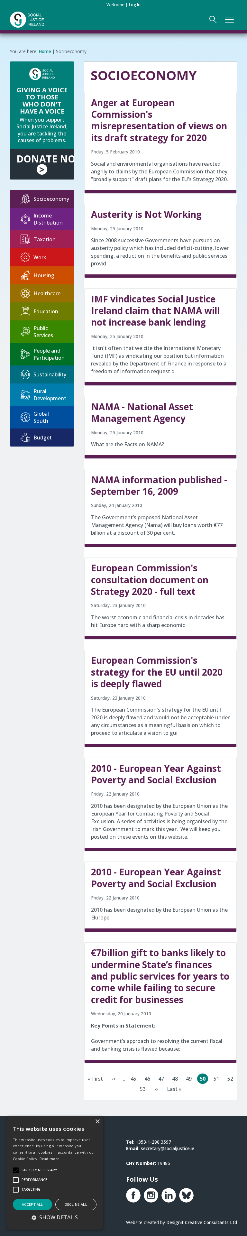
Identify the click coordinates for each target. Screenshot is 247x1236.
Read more (49, 1158)
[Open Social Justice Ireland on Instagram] (151, 1195)
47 (162, 1079)
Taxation (44, 239)
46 (148, 1079)
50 (204, 1079)
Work (39, 257)
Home (45, 51)
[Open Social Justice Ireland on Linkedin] (168, 1195)
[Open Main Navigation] (229, 19)
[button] (54, 1217)
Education (45, 311)
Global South (41, 417)
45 (135, 1079)
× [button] (97, 1121)
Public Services (43, 332)
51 (218, 1079)
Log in (135, 4)
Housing (43, 275)
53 (144, 1089)
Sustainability (49, 374)
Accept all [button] (32, 1204)
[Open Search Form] (213, 19)
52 (231, 1079)
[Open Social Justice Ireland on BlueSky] (186, 1195)
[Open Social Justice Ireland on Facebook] (133, 1195)
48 (176, 1079)
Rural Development (49, 395)
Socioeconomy (51, 198)
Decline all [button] (76, 1204)
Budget (42, 437)
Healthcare (46, 293)
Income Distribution (48, 219)
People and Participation (49, 354)
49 (190, 1079)
